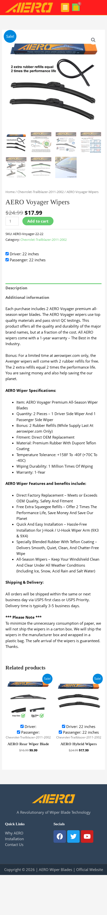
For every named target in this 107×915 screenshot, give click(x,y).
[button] (65, 7)
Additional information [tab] (27, 297)
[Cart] (76, 7)
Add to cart (38, 221)
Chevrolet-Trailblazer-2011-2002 (40, 192)
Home (10, 192)
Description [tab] (16, 287)
